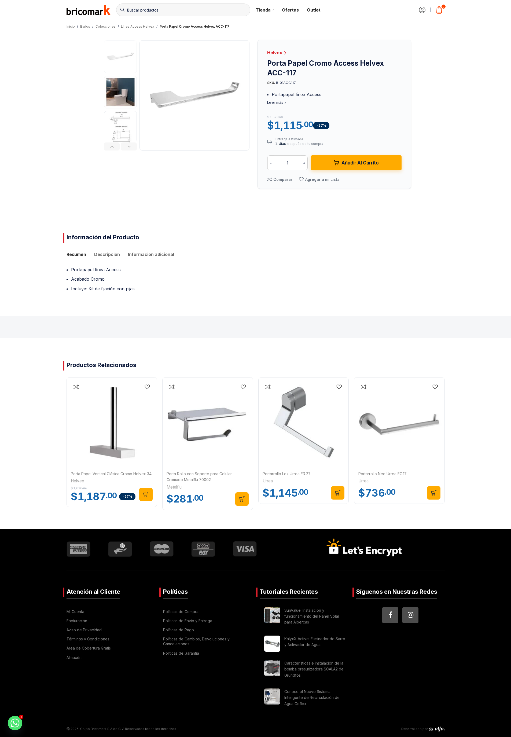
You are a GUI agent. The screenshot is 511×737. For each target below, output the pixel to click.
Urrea (268, 480)
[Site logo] (89, 9)
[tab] (76, 255)
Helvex (275, 52)
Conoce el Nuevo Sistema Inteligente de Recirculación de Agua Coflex (312, 697)
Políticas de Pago (178, 630)
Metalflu (174, 487)
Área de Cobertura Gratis (89, 648)
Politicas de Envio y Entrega (187, 620)
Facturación (77, 620)
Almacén (74, 657)
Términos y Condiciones (88, 639)
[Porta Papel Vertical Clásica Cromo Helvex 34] (112, 422)
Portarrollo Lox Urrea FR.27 (287, 473)
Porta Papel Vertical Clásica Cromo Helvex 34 (111, 473)
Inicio (71, 26)
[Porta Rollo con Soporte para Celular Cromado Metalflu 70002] (208, 422)
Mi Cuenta (75, 611)
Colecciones (105, 26)
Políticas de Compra (180, 611)
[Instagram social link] (410, 615)
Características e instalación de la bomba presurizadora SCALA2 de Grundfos (314, 669)
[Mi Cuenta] (422, 10)
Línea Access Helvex (137, 26)
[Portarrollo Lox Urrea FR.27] (304, 422)
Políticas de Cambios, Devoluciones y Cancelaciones (196, 641)
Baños (85, 26)
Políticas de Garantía (181, 653)
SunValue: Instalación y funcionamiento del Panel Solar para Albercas (311, 616)
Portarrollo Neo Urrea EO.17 (382, 473)
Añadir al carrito (360, 163)
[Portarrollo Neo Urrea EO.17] (399, 422)
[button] (112, 146)
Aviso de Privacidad (84, 630)
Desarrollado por (415, 729)
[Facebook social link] (390, 615)
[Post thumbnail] (272, 617)
